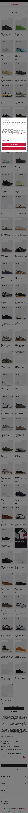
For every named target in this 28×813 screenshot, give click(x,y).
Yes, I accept (14, 148)
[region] (14, 134)
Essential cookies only (14, 144)
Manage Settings (5, 140)
